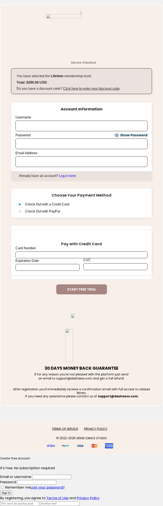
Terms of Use (57, 498)
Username (23, 117)
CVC (87, 260)
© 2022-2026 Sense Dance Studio (81, 438)
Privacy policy (95, 429)
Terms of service (65, 429)
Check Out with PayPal (42, 211)
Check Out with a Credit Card (47, 204)
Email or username (15, 476)
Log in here (67, 176)
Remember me (17, 487)
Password (23, 135)
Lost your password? (48, 487)
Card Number (25, 248)
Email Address (26, 153)
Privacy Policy (88, 498)
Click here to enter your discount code (91, 88)
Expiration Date (27, 260)
